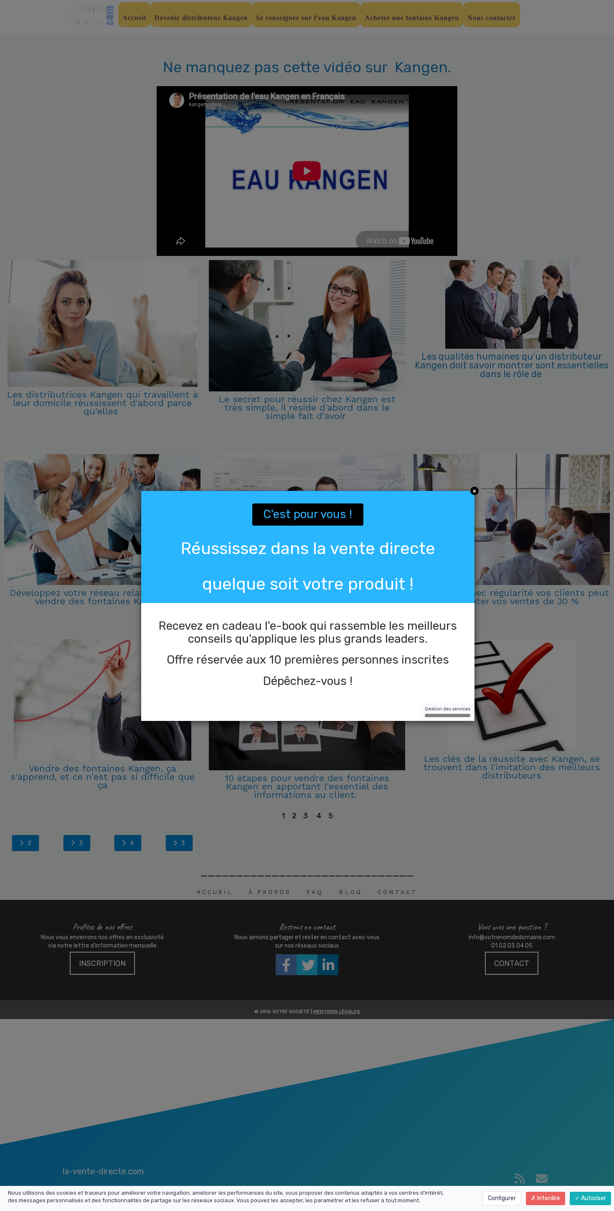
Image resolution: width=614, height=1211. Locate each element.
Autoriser (593, 1198)
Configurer (502, 1198)
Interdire (548, 1198)
